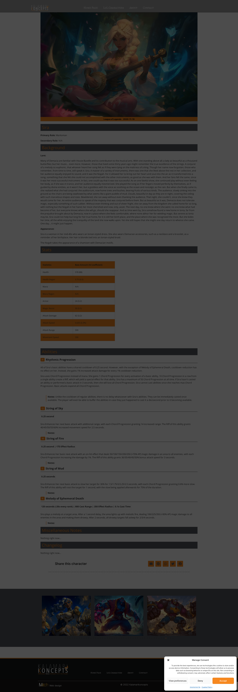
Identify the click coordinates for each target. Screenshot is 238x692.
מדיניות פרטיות (195, 687)
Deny (200, 680)
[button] (168, 660)
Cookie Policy (207, 687)
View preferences (177, 680)
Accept (223, 680)
